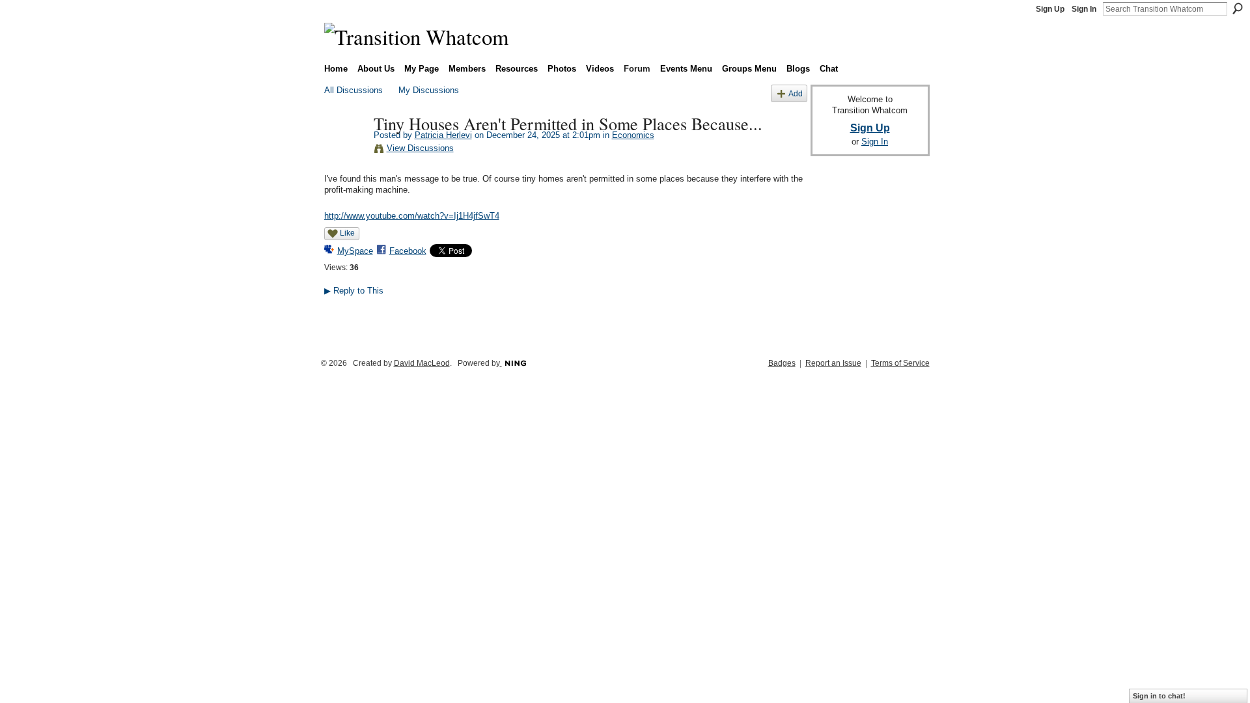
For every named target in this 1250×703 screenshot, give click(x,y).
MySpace (355, 251)
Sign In (1084, 9)
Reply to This (353, 291)
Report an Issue (833, 363)
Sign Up (1050, 9)
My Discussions (428, 90)
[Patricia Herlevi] (345, 150)
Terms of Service (900, 363)
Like (347, 233)
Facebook (407, 251)
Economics (633, 135)
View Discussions (420, 148)
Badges (782, 363)
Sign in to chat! (1159, 696)
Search (1237, 8)
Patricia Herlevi (443, 135)
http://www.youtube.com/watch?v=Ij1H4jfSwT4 (411, 216)
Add (795, 93)
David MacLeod (422, 363)
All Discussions (353, 90)
